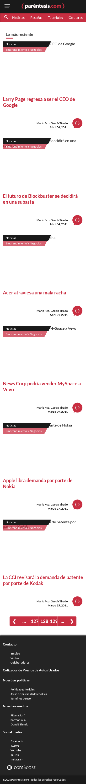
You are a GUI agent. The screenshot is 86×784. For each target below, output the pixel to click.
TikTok (15, 755)
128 (44, 621)
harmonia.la (18, 720)
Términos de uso (21, 698)
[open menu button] (7, 6)
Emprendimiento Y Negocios (24, 49)
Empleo (15, 653)
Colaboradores (20, 662)
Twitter (15, 746)
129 (53, 621)
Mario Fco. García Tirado (52, 123)
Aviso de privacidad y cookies (29, 694)
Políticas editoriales (23, 689)
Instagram (17, 759)
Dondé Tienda (19, 724)
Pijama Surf (18, 715)
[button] (6, 17)
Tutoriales (55, 17)
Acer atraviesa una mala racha (34, 292)
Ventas (15, 658)
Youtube (16, 750)
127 (34, 621)
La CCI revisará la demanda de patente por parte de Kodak (43, 580)
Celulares (76, 17)
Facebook (17, 741)
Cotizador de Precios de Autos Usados (31, 670)
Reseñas (36, 17)
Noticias (18, 17)
